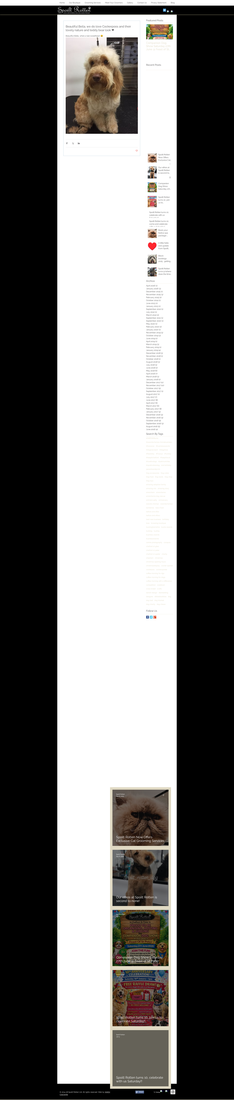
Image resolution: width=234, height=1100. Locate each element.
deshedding (163, 593)
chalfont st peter (152, 550)
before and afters (153, 515)
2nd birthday (166, 465)
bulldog (149, 531)
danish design (151, 593)
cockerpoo (150, 570)
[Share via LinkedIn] (79, 143)
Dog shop (168, 477)
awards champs (152, 504)
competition (151, 585)
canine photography (154, 542)
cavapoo (167, 542)
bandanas (150, 508)
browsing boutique (158, 523)
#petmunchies (164, 461)
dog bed (149, 600)
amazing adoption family (156, 484)
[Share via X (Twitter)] (73, 143)
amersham (150, 492)
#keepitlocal (165, 457)
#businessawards (163, 446)
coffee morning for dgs (155, 573)
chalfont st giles (152, 546)
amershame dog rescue (155, 496)
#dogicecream (152, 450)
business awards (152, 535)
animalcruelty (151, 500)
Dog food (150, 477)
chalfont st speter (153, 554)
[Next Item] (169, 32)
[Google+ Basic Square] (154, 617)
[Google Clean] (172, 12)
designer (149, 597)
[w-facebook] (168, 12)
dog (169, 597)
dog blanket (159, 600)
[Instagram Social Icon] (173, 1091)
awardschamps (166, 504)
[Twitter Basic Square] (151, 617)
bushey (157, 531)
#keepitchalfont (152, 457)
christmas (159, 558)
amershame (161, 492)
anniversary (163, 500)
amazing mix (151, 488)
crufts (159, 589)
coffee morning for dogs (155, 577)
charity (164, 554)
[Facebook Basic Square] (147, 617)
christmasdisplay (153, 566)
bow (148, 523)
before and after (152, 512)
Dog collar (165, 473)
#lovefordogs (151, 461)
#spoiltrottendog (153, 465)
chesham (149, 558)
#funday (167, 454)
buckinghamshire (153, 527)
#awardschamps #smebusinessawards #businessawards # (159, 442)
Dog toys (149, 481)
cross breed (151, 589)
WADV (107, 1092)
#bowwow (150, 446)
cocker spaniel (167, 566)
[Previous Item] (150, 32)
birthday (165, 519)
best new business (153, 519)
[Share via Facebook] (67, 143)
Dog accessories (152, 473)
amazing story (163, 488)
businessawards (152, 539)
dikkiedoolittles (160, 597)
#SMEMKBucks (152, 438)
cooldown (161, 585)
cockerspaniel (161, 570)
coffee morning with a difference (159, 581)
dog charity (150, 604)
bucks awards (166, 527)
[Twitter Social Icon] (164, 10)
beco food (160, 508)
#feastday (150, 454)
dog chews (161, 604)
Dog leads (159, 477)
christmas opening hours (156, 562)
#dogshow (163, 450)
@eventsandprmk (153, 469)
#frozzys (159, 454)
